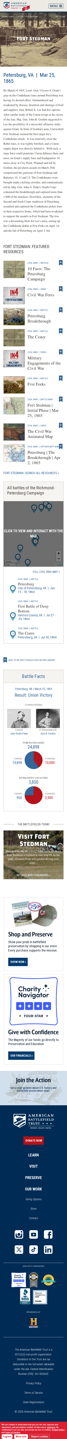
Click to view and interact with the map (33, 533)
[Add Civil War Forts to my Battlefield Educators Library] (61, 289)
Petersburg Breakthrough (39, 318)
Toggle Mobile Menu (56, 5)
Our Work (33, 1189)
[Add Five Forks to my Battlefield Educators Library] (61, 378)
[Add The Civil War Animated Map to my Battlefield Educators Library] (61, 425)
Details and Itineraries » (34, 875)
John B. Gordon (48, 733)
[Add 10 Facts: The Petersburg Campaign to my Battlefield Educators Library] (61, 262)
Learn (11, 16)
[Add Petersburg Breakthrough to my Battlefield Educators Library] (61, 310)
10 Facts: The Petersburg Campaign (39, 274)
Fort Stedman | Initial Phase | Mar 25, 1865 (43, 410)
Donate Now (34, 1140)
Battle (44, 310)
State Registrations (33, 1402)
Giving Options (34, 1199)
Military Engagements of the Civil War (44, 363)
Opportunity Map (50, 446)
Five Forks (37, 384)
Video (43, 289)
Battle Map (46, 399)
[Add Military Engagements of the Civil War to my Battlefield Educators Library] (61, 352)
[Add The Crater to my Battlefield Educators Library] (61, 331)
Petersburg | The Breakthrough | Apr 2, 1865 (44, 457)
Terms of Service (33, 1392)
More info (21, 1436)
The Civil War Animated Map (40, 433)
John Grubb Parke (19, 733)
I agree (7, 1436)
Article (44, 262)
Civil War (20, 16)
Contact (33, 1218)
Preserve (33, 1177)
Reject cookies (39, 1436)
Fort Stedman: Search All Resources (30, 473)
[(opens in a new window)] (19, 1234)
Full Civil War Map (45, 572)
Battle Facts (33, 676)
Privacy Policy (33, 1383)
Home (18, 5)
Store (38, 1209)
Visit (33, 1166)
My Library (60, 16)
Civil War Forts (41, 295)
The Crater (37, 337)
